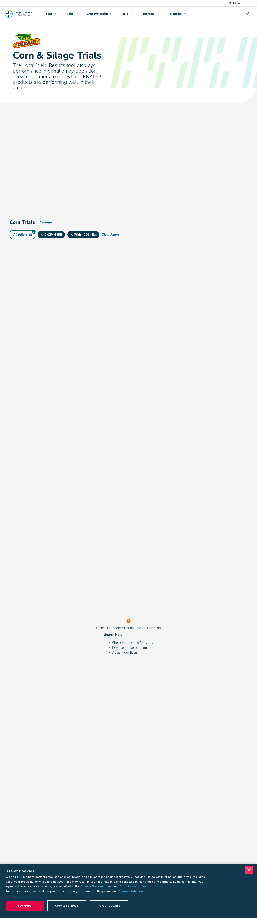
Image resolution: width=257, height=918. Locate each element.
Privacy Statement (93, 886)
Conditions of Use (133, 886)
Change (46, 222)
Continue (25, 905)
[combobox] (47, 119)
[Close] (249, 870)
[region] (128, 891)
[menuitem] (51, 14)
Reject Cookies (109, 905)
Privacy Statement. (131, 891)
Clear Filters (111, 234)
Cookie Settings (67, 905)
